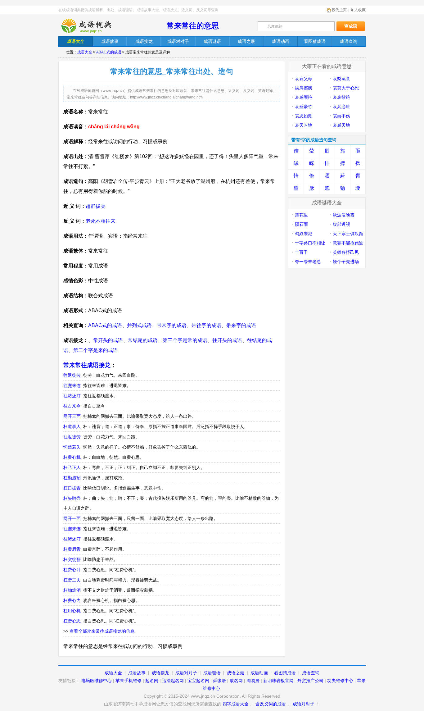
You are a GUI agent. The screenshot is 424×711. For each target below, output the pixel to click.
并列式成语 (139, 325)
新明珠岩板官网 (278, 680)
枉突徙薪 (72, 559)
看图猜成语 (285, 672)
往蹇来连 (72, 385)
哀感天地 (341, 125)
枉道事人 (72, 426)
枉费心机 (72, 457)
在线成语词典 (91, 25)
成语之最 (235, 672)
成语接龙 (160, 672)
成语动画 (259, 672)
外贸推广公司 (310, 680)
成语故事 (137, 672)
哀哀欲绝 (341, 97)
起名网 (151, 680)
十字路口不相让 (310, 242)
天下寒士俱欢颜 (348, 233)
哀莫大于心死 (346, 87)
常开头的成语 (108, 340)
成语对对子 (186, 672)
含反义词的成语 (270, 703)
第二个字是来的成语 (95, 350)
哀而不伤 (341, 115)
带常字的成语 (172, 325)
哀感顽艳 (303, 97)
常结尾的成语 (143, 340)
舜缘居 (219, 680)
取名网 (236, 680)
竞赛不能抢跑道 (348, 242)
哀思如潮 (303, 115)
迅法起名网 (173, 680)
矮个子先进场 (346, 261)
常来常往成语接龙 (87, 365)
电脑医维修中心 (96, 680)
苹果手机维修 (128, 680)
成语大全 (84, 52)
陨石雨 (301, 224)
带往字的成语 (206, 325)
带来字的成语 (241, 325)
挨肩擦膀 (303, 87)
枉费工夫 (72, 579)
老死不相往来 (100, 221)
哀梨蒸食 (341, 78)
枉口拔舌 (72, 487)
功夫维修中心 (340, 680)
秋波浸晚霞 (343, 214)
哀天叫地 (303, 125)
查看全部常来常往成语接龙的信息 (102, 631)
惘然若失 (72, 446)
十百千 (301, 252)
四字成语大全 (236, 703)
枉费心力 (72, 600)
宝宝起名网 (198, 680)
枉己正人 (72, 467)
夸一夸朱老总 (308, 261)
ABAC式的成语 (108, 52)
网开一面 (72, 518)
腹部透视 (341, 224)
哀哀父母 (303, 78)
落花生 (301, 214)
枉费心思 (72, 620)
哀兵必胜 (341, 106)
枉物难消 (72, 590)
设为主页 (339, 10)
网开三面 (72, 416)
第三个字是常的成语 (185, 340)
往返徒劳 (72, 375)
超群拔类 (96, 206)
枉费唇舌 (72, 549)
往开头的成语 (227, 340)
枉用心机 (72, 610)
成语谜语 (212, 672)
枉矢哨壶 (72, 498)
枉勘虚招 (72, 477)
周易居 (252, 680)
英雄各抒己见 (346, 252)
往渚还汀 (72, 395)
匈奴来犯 (303, 233)
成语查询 (310, 672)
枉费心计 (72, 569)
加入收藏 (358, 10)
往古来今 (72, 405)
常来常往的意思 (193, 25)
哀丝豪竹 (303, 106)
